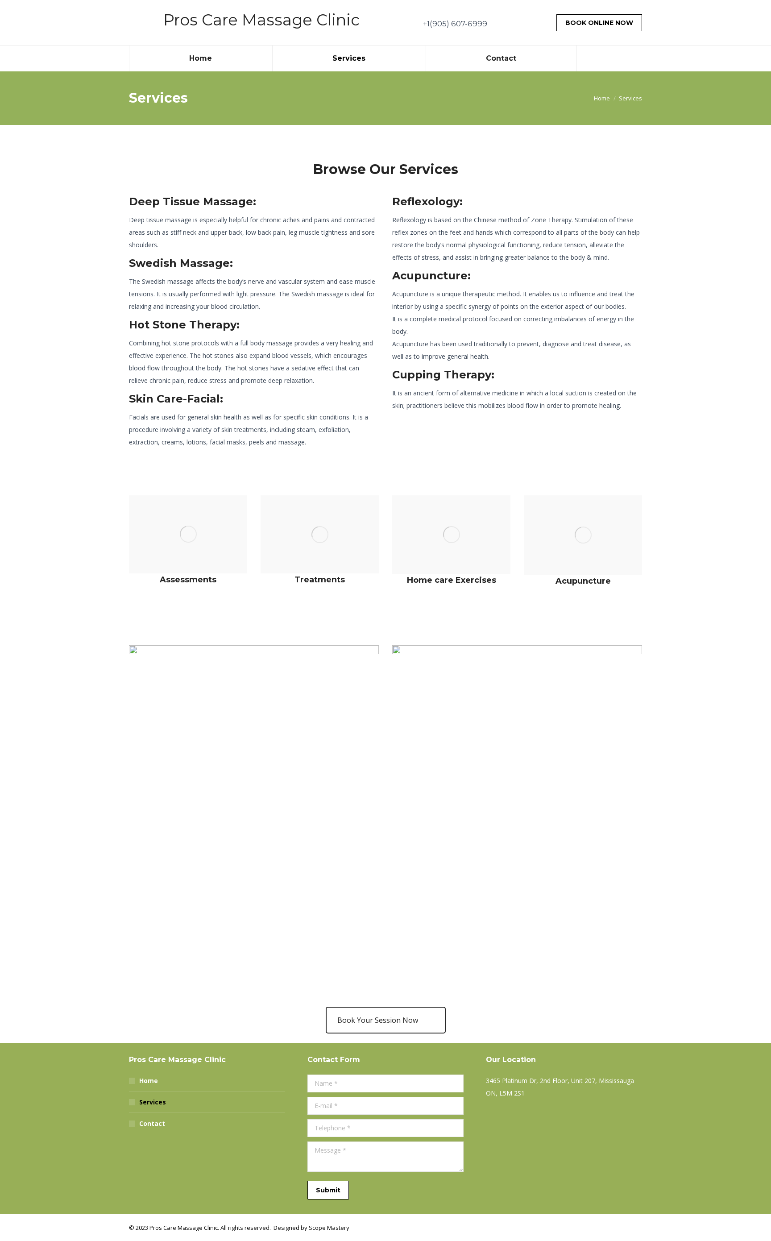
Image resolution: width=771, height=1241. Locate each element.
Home (148, 1080)
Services (152, 1102)
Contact (152, 1123)
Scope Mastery (329, 1228)
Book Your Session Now (377, 1020)
